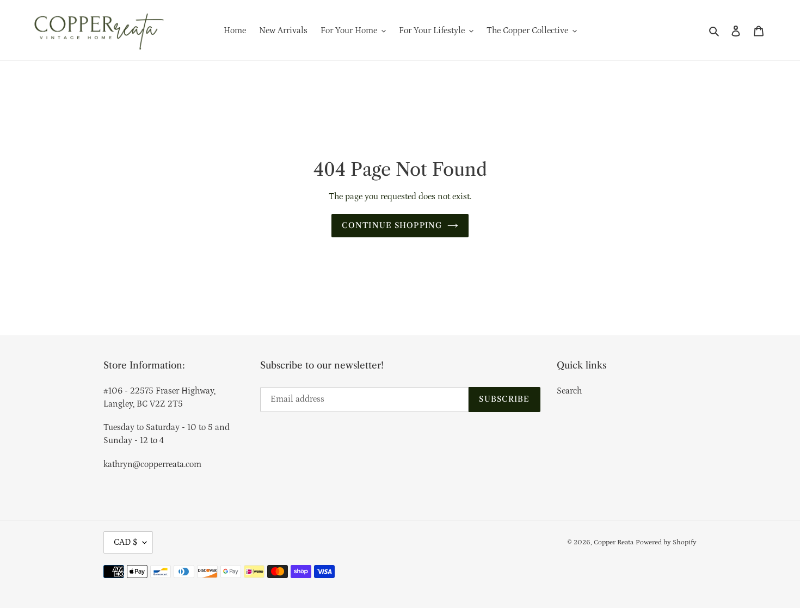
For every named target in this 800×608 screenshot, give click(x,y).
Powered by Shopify (666, 542)
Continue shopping (392, 225)
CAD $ (125, 542)
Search (569, 391)
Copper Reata (613, 542)
